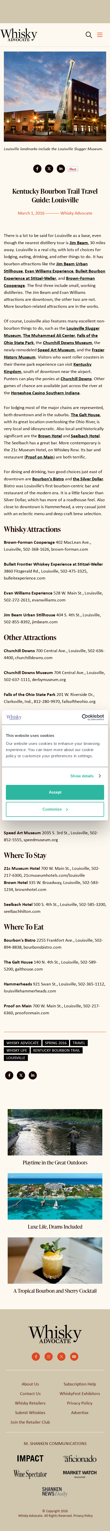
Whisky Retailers (30, 1403)
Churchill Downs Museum (67, 342)
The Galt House (85, 414)
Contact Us (30, 1393)
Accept (55, 792)
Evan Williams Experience (49, 271)
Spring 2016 (56, 1042)
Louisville (15, 1057)
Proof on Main (39, 457)
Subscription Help (80, 1384)
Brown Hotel (50, 435)
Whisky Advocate (76, 213)
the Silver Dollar (88, 478)
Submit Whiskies (30, 1412)
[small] (36, 1357)
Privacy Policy (79, 1403)
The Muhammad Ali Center (49, 335)
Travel (79, 1042)
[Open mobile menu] (99, 34)
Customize (52, 809)
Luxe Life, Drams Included (55, 1226)
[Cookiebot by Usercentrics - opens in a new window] (81, 717)
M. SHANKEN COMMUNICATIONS (55, 1443)
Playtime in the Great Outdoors (55, 1162)
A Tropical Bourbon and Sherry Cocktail (55, 1290)
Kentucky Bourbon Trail (56, 1050)
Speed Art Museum (56, 349)
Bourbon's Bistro (48, 478)
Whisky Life (16, 1050)
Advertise (80, 1412)
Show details (82, 776)
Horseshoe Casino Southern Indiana (45, 392)
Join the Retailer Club (30, 1422)
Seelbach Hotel (85, 435)
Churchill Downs (76, 378)
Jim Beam (79, 242)
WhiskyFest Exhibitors (80, 1393)
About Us (30, 1384)
